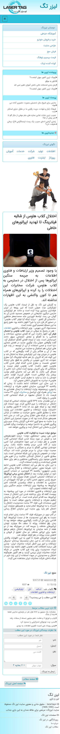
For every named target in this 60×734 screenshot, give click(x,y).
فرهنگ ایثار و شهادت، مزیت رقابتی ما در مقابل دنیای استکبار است (31, 110)
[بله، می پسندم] (26, 598)
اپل (29, 589)
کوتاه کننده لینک (48, 64)
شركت (31, 151)
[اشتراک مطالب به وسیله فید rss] (6, 603)
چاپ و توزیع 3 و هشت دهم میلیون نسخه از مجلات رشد (32, 618)
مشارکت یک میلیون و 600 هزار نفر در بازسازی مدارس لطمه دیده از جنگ (31, 613)
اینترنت (41, 158)
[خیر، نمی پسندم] (14, 598)
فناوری (31, 158)
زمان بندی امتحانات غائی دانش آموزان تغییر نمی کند (35, 85)
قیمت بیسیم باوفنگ (46, 58)
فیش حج (51, 52)
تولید (40, 151)
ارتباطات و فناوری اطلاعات (43, 592)
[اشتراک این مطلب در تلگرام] (25, 603)
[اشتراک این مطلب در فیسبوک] (20, 603)
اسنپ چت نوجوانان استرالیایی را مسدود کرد (37, 622)
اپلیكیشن (19, 589)
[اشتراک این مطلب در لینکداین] (11, 603)
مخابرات (23, 392)
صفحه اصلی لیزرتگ (14, 684)
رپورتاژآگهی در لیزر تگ (48, 720)
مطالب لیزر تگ (51, 727)
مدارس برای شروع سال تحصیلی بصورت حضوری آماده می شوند (32, 104)
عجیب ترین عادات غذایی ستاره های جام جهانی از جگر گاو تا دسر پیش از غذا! (32, 117)
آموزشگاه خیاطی (48, 34)
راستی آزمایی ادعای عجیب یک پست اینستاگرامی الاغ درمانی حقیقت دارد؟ (31, 123)
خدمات (20, 151)
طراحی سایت (50, 46)
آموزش (9, 151)
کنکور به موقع (50, 81)
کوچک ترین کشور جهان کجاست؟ (43, 77)
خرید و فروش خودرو (46, 40)
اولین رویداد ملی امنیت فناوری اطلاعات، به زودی (36, 625)
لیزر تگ (48, 6)
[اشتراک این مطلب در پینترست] (30, 603)
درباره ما (54, 723)
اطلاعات (51, 151)
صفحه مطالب (29, 679)
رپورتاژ (52, 158)
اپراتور (50, 392)
